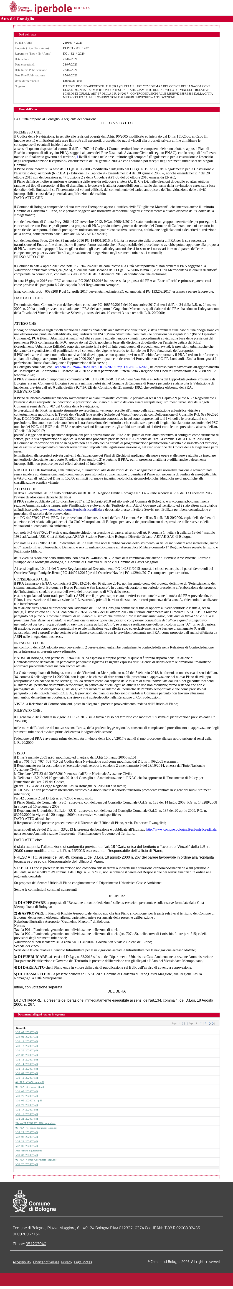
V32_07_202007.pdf (26, 1146)
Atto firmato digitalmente (28, 1150)
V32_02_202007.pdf (26, 1032)
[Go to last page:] (213, 1023)
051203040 (36, 1244)
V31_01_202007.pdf (26, 1073)
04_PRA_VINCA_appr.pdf (29, 1082)
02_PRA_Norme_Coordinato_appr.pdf (35, 1159)
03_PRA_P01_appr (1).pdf (29, 1087)
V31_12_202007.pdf (26, 1078)
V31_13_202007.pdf (26, 1046)
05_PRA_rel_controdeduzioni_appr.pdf (36, 1128)
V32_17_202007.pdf (26, 1109)
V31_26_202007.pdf (26, 1050)
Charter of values (46, 1262)
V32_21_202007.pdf (26, 1141)
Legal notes (83, 1262)
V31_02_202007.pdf (26, 1155)
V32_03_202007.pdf (26, 1055)
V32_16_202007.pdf (26, 1069)
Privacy (66, 1262)
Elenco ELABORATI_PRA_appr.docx (35, 1123)
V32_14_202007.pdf (26, 1064)
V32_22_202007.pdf (26, 1132)
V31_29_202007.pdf (26, 1105)
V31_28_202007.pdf (26, 1164)
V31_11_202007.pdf (26, 1041)
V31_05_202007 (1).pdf (28, 1100)
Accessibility (22, 1262)
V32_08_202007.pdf (26, 1137)
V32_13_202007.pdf (26, 1059)
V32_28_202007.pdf (26, 1119)
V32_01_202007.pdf (26, 1037)
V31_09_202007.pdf (26, 1091)
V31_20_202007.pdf (26, 1096)
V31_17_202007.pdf (26, 1114)
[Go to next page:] (210, 1023)
